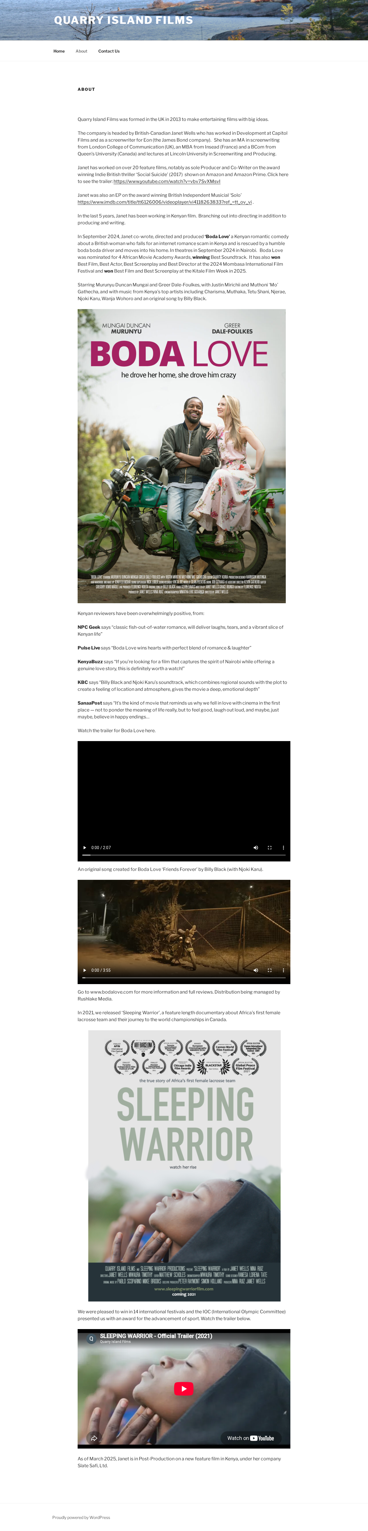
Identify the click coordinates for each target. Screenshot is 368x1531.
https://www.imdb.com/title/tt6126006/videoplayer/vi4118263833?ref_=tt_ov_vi (165, 202)
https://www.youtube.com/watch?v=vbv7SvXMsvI (167, 181)
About (81, 51)
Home (59, 51)
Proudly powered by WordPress (81, 1517)
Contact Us (109, 51)
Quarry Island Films (124, 20)
